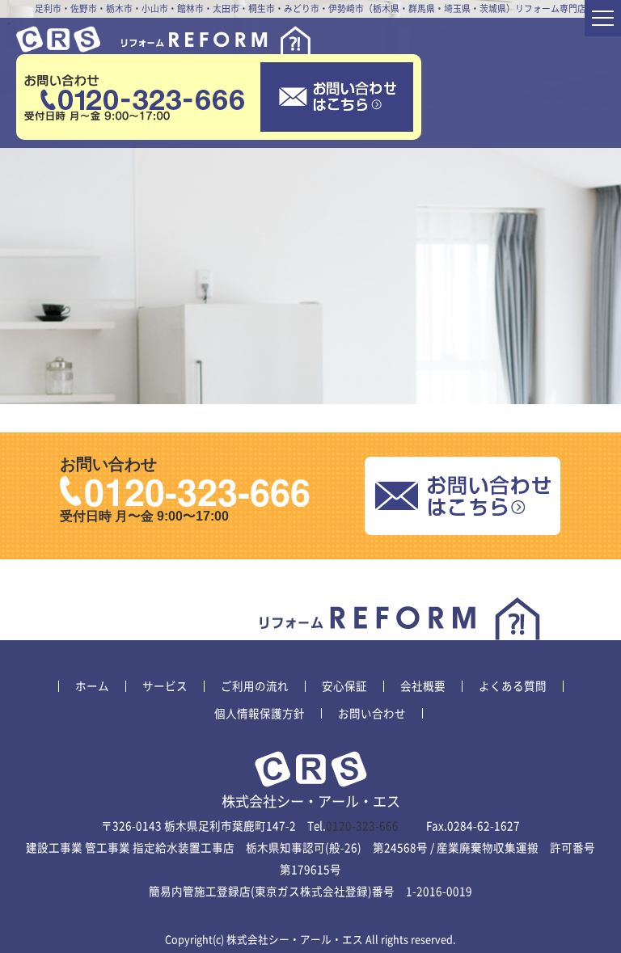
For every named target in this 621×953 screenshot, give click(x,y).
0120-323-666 (197, 491)
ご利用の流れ (255, 686)
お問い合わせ (372, 713)
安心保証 (344, 686)
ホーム (92, 686)
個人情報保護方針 (259, 713)
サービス (165, 686)
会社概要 (423, 686)
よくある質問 (513, 686)
